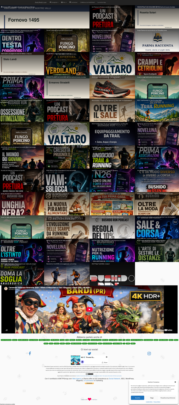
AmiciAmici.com (40, 2)
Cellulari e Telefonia (44, 340)
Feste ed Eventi (113, 340)
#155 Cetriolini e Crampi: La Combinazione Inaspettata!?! (154, 53)
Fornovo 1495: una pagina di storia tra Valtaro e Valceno (18, 7)
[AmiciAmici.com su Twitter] (89, 354)
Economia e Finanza (96, 340)
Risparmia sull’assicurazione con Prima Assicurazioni (16, 77)
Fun (124, 340)
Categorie (54, 2)
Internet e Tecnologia (136, 340)
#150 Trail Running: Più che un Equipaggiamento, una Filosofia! (110, 124)
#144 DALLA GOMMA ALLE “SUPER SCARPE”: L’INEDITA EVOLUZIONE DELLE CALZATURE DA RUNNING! (62, 218)
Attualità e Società (23, 340)
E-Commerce (89, 380)
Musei (176, 340)
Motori (171, 340)
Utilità (127, 343)
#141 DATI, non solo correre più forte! (12, 240)
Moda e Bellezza (163, 340)
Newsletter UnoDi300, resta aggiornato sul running (61, 264)
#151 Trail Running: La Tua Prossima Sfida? (149, 100)
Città (67, 340)
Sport (99, 343)
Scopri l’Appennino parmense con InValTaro (104, 53)
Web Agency (77, 378)
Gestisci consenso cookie (7, 404)
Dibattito (72, 340)
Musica (46, 343)
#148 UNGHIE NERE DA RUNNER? (11, 194)
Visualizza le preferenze (167, 398)
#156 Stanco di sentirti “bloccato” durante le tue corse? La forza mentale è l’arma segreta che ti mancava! (19, 31)
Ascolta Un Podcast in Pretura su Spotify (13, 170)
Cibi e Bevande (55, 340)
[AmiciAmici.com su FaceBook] (30, 354)
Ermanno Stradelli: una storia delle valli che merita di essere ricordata (66, 77)
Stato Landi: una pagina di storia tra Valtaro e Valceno (16, 53)
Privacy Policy (157, 401)
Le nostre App (102, 2)
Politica (62, 343)
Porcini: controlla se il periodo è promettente (59, 30)
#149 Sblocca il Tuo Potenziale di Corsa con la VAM (61, 170)
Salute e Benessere (76, 343)
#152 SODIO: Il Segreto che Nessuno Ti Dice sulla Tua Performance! (112, 100)
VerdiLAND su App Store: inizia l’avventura (58, 53)
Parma (51, 343)
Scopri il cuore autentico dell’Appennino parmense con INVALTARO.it (66, 124)
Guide (128, 340)
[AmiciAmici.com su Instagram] (149, 354)
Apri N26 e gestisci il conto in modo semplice (105, 170)
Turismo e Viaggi (117, 343)
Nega (152, 398)
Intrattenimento (148, 340)
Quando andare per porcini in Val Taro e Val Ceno (15, 124)
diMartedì (78, 340)
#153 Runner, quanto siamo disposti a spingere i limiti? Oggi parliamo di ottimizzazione (21, 101)
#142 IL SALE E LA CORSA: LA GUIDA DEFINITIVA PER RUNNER (156, 217)
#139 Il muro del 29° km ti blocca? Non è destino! (151, 240)
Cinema (62, 340)
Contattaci (74, 2)
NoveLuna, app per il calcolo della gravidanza (104, 30)
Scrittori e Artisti (92, 343)
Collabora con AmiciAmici (87, 2)
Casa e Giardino (34, 340)
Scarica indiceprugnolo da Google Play (57, 147)
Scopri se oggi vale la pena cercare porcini (149, 77)
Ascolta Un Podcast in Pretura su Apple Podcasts (60, 100)
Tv (124, 343)
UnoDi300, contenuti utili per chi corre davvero (105, 147)
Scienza (85, 343)
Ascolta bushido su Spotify (145, 170)
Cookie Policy (149, 401)
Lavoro (156, 340)
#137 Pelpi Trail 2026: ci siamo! (101, 264)
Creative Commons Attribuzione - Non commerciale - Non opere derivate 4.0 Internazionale (98, 376)
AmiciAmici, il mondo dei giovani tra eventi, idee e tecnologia (18, 147)
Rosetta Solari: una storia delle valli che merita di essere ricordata (156, 7)
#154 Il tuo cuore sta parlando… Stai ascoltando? (106, 77)
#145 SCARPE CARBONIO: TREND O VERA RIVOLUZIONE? (155, 194)
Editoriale (105, 340)
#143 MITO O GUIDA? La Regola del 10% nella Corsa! (107, 217)
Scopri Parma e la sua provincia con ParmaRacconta (152, 30)
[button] (175, 382)
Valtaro (133, 343)
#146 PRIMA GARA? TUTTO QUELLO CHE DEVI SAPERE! (109, 194)
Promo (68, 343)
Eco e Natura (86, 340)
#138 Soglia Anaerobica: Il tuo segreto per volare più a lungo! (18, 264)
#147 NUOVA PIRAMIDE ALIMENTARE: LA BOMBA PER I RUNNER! (66, 194)
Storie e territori (107, 343)
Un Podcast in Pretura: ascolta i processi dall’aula (106, 7)
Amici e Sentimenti (6, 340)
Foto (64, 2)
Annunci (15, 340)
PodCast (56, 343)
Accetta (137, 398)
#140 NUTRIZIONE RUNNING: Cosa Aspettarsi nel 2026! (109, 240)
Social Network (114, 378)
